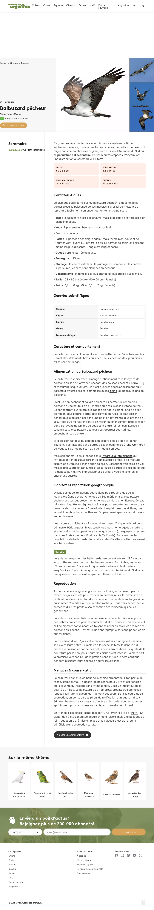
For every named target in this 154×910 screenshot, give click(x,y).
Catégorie (17, 832)
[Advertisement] (77, 35)
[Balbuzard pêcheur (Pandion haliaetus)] (92, 95)
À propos (81, 855)
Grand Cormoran (134, 444)
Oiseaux (70, 5)
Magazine (123, 5)
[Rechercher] (143, 6)
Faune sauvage (103, 6)
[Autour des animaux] (19, 6)
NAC (92, 5)
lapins (113, 390)
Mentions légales (85, 864)
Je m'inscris (129, 832)
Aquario (58, 5)
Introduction (15, 149)
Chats (46, 5)
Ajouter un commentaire (70, 734)
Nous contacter (84, 860)
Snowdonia (95, 508)
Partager (9, 101)
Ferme (82, 5)
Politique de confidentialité (90, 869)
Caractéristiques (32, 149)
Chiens (36, 5)
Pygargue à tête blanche (117, 455)
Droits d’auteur (84, 873)
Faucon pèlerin (132, 147)
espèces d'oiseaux (123, 155)
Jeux (134, 5)
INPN (134, 712)
